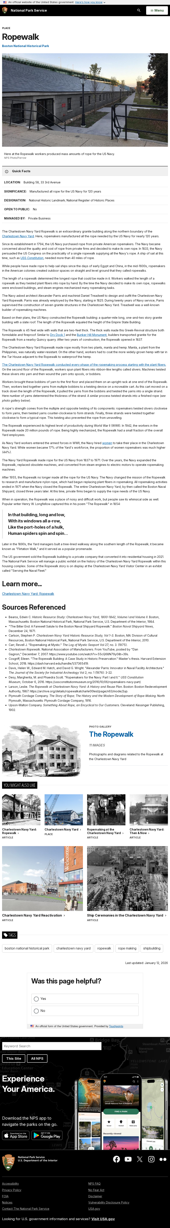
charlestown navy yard (73, 948)
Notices (7, 1202)
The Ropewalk (111, 734)
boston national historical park (27, 948)
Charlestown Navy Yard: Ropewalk (28, 594)
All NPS (37, 1058)
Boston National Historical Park (25, 46)
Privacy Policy (11, 1190)
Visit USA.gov (103, 1219)
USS (32, 258)
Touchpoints (116, 1026)
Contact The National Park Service (25, 1208)
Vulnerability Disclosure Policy (108, 1202)
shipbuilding (151, 948)
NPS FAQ (94, 1183)
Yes (43, 999)
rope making (127, 948)
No (42, 1011)
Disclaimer (95, 1196)
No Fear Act (96, 1190)
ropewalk (104, 948)
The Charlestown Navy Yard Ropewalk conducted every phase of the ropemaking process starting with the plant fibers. (84, 364)
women (107, 443)
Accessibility (10, 1183)
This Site (13, 1058)
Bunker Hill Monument (92, 335)
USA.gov (94, 1208)
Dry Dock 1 (57, 335)
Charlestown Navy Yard (18, 236)
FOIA (5, 1196)
